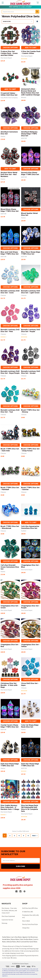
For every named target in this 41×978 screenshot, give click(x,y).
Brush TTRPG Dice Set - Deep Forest (30, 450)
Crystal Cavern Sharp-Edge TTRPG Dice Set (10, 726)
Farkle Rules (6, 937)
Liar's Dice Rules (16, 937)
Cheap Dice (25, 928)
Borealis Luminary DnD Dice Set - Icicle (10, 292)
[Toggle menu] (2, 2)
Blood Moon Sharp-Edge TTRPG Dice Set (9, 210)
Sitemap (4, 923)
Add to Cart (31, 47)
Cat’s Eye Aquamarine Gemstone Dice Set (30, 527)
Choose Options (10, 47)
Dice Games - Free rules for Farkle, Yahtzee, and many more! (9, 910)
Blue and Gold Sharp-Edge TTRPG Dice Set (9, 253)
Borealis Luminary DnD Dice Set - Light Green (30, 292)
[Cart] (38, 2)
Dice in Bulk (26, 921)
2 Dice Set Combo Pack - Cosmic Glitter (30, 52)
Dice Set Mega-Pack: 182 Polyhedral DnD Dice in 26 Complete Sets (29, 808)
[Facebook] (16, 891)
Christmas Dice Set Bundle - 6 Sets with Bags (9, 685)
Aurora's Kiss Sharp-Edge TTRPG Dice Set (30, 173)
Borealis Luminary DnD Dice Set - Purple (30, 330)
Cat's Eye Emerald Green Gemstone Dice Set (10, 567)
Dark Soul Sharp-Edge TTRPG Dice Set (10, 765)
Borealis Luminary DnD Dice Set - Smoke (30, 372)
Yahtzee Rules (11, 942)
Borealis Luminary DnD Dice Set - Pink (10, 330)
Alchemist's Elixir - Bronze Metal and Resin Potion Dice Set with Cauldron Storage (30, 92)
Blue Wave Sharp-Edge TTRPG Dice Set (30, 253)
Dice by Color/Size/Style (30, 924)
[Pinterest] (24, 891)
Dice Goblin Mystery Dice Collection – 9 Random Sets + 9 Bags (10, 807)
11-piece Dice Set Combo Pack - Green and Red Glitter (9, 53)
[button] (37, 21)
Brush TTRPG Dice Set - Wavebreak (10, 527)
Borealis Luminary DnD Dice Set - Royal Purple (10, 372)
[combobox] (20, 12)
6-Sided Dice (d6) (27, 912)
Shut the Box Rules (26, 939)
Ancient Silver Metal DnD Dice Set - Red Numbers (9, 174)
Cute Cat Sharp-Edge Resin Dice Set (30, 726)
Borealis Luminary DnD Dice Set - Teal (10, 411)
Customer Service (7, 920)
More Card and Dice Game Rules (27, 942)
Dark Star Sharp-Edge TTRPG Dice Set (30, 765)
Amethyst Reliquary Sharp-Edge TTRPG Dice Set (29, 134)
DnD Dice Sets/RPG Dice (30, 908)
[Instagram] (20, 891)
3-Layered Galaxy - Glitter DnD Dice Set (9, 94)
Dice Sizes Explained (8, 916)
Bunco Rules (15, 939)
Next (34, 835)
